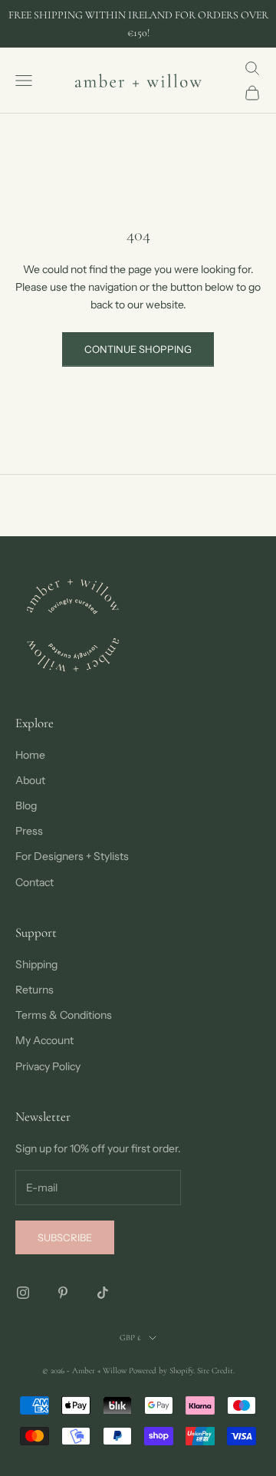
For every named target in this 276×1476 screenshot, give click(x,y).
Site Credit (215, 1371)
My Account (44, 1040)
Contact (34, 882)
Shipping (36, 964)
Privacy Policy (47, 1066)
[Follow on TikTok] (102, 1292)
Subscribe (65, 1237)
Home (30, 755)
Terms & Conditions (63, 1015)
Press (29, 831)
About (30, 780)
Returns (34, 990)
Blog (26, 805)
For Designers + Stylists (72, 856)
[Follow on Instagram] (23, 1292)
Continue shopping (138, 349)
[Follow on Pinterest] (63, 1292)
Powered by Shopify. (162, 1371)
